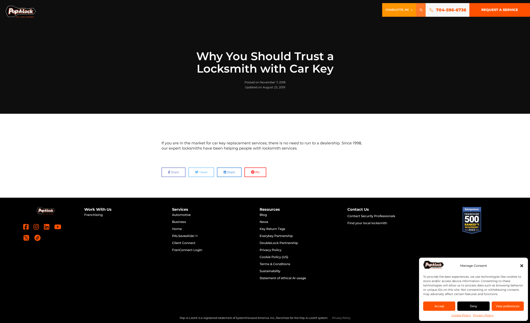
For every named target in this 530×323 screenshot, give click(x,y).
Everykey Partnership (276, 236)
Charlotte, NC (399, 10)
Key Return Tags (272, 229)
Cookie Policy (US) (274, 257)
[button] (522, 266)
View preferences (507, 306)
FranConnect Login (187, 250)
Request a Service (499, 10)
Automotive (181, 215)
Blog (263, 215)
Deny (473, 306)
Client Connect (183, 243)
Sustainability (270, 271)
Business (179, 222)
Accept (439, 306)
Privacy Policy (483, 315)
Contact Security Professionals (371, 216)
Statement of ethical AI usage (283, 278)
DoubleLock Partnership (279, 243)
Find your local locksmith (367, 223)
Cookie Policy (461, 315)
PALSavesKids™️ (185, 236)
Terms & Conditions (275, 264)
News (264, 222)
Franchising (93, 215)
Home (177, 229)
